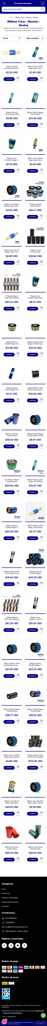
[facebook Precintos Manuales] (11, 945)
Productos (6, 893)
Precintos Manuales (23, 3)
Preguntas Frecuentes (10, 902)
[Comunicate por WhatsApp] (43, 1015)
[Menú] (4, 3)
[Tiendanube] (9, 1017)
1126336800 (10, 923)
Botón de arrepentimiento (13, 1013)
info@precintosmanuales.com (16, 927)
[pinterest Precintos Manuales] (24, 945)
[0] (42, 4)
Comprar (9, 79)
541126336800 (11, 918)
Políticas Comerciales (10, 898)
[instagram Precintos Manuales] (4, 945)
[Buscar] (42, 9)
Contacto (5, 906)
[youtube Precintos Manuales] (17, 945)
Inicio (11, 17)
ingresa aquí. (39, 1011)
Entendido (41, 1023)
